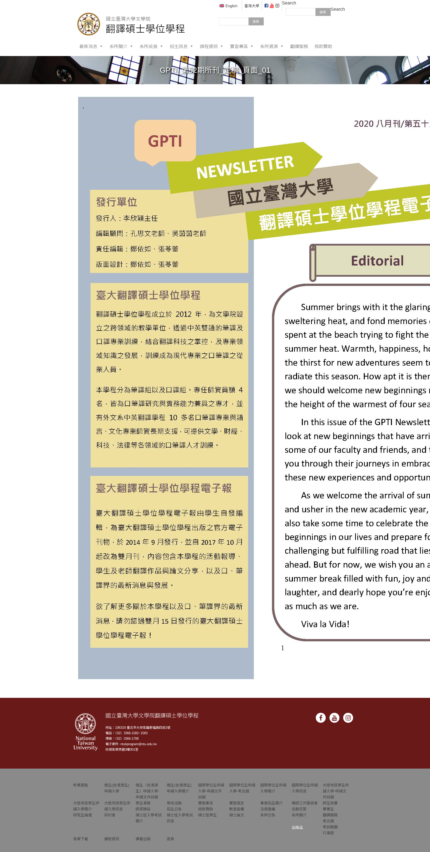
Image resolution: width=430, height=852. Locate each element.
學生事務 (143, 803)
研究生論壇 (82, 815)
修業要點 (80, 785)
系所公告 (267, 815)
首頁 (170, 839)
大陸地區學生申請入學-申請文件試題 (336, 791)
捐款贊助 (323, 46)
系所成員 (149, 46)
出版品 (297, 827)
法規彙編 (267, 809)
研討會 (109, 815)
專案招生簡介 (271, 803)
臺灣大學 (251, 6)
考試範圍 (330, 827)
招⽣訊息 (179, 46)
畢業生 (328, 809)
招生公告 (174, 809)
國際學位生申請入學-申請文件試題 (211, 791)
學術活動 (174, 803)
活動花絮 (299, 809)
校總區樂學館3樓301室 (122, 749)
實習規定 (236, 803)
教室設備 (236, 809)
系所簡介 (118, 46)
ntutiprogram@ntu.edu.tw (138, 744)
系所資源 (269, 46)
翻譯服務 (299, 46)
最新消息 (88, 46)
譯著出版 (143, 839)
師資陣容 (143, 809)
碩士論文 (236, 815)
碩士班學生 (207, 815)
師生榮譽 (330, 803)
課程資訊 (209, 46)
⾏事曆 (328, 833)
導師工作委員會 (305, 803)
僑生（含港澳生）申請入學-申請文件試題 (147, 791)
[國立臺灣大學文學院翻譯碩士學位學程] (131, 17)
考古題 (328, 821)
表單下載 (80, 839)
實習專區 (239, 46)
